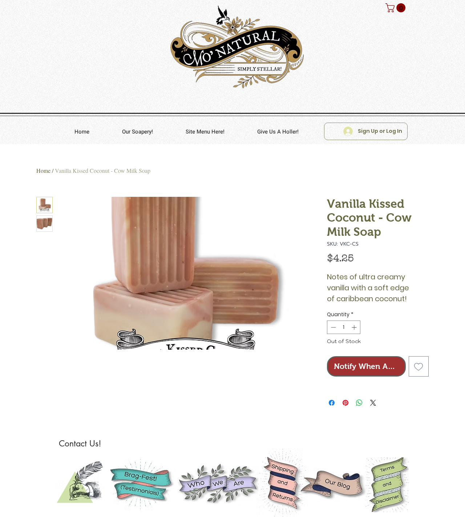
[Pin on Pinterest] (345, 402)
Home (43, 170)
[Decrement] (332, 327)
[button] (396, 7)
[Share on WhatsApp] (359, 402)
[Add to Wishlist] (419, 366)
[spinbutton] (343, 327)
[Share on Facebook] (331, 402)
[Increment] (354, 327)
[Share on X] (373, 402)
